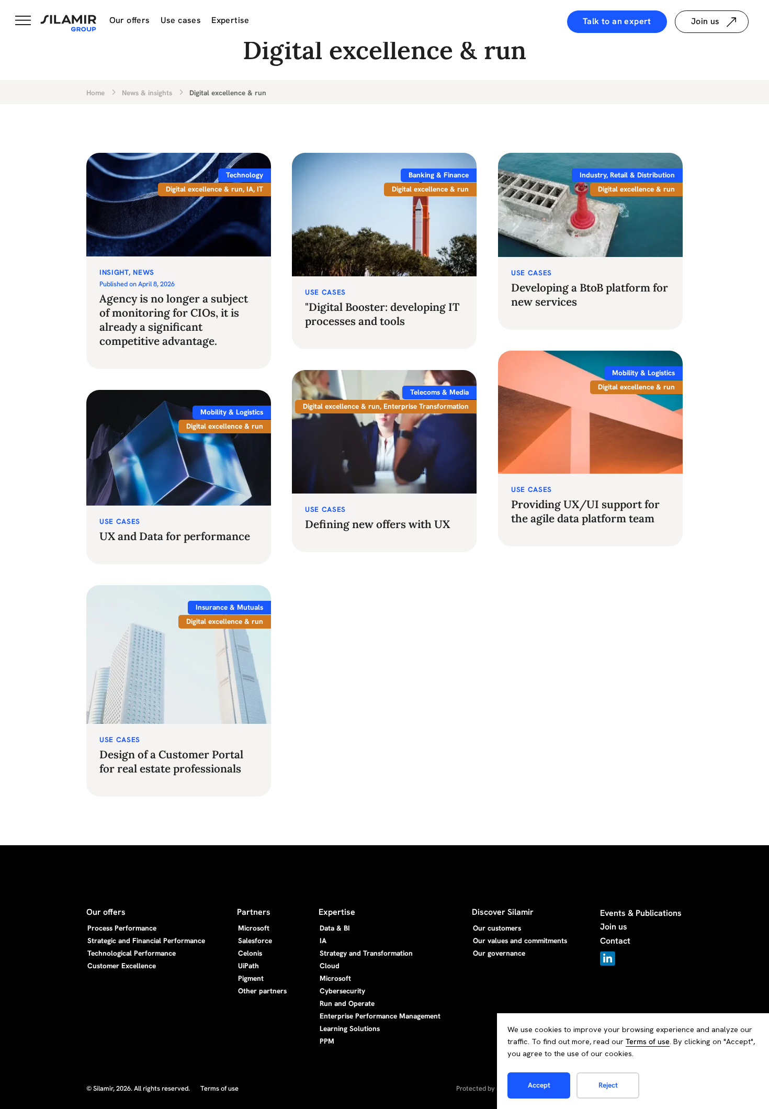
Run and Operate (347, 1003)
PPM (327, 1041)
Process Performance (121, 928)
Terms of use (648, 1041)
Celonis (250, 953)
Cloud (330, 965)
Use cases (181, 20)
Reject (608, 1085)
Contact (615, 940)
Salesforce (255, 940)
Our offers (129, 20)
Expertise (230, 20)
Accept (539, 1085)
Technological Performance (131, 953)
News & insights (147, 93)
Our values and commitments (520, 940)
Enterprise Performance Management (380, 1016)
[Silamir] (68, 23)
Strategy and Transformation (366, 953)
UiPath (248, 965)
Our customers (497, 928)
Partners (253, 911)
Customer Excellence (121, 965)
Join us (613, 926)
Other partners (262, 990)
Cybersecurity (342, 990)
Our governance (499, 953)
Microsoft (253, 928)
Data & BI (335, 928)
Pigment (251, 978)
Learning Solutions (350, 1028)
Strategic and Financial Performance (146, 940)
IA (323, 940)
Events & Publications (641, 913)
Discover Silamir (503, 911)
